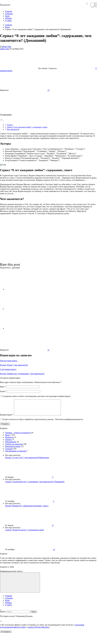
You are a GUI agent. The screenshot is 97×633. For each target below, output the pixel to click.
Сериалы (9, 449)
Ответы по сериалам (14, 444)
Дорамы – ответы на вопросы (18, 433)
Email (3, 391)
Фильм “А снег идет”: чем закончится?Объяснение (27, 457)
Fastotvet (5, 4)
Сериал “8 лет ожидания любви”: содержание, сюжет (27, 127)
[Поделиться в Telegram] (24, 309)
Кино (7, 435)
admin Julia (4, 49)
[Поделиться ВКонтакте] (24, 289)
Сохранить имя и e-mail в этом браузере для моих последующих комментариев (36, 396)
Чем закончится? (13, 129)
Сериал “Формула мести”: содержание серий (24, 530)
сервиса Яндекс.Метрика (38, 627)
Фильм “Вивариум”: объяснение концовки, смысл (26, 506)
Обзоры (8, 439)
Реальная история (12, 446)
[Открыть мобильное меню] (96, 4)
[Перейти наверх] (20, 582)
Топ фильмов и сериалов (15, 451)
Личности (9, 437)
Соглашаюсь (6, 632)
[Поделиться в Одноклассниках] (24, 328)
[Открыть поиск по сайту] (92, 4)
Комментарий (6, 415)
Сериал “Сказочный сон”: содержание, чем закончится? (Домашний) (34, 482)
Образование (10, 442)
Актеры (10, 125)
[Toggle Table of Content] (2, 120)
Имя (2, 387)
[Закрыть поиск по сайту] (1, 621)
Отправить (5, 424)
